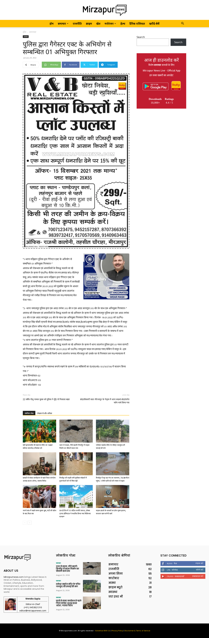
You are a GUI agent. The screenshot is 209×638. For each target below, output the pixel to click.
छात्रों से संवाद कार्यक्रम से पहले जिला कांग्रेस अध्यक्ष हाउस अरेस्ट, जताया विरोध (68, 603)
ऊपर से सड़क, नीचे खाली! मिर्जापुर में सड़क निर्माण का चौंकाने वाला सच (67, 569)
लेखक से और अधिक (44, 413)
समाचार (62, 23)
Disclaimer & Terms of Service (137, 630)
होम (52, 23)
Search (141, 37)
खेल (98, 23)
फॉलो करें (199, 570)
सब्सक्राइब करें (197, 576)
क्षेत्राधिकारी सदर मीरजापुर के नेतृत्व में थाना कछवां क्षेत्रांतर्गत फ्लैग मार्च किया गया (104, 401)
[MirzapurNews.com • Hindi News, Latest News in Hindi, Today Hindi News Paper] (104, 10)
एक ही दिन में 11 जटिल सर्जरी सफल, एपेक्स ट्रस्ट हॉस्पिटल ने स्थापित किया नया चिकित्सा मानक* (75, 513)
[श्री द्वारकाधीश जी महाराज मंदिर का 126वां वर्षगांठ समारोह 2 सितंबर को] (39, 431)
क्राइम (89, 23)
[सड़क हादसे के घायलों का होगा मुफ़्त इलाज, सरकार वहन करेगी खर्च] (112, 496)
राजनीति (77, 23)
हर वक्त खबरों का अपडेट (161, 75)
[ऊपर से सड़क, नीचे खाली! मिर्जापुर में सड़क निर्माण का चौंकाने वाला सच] (76, 431)
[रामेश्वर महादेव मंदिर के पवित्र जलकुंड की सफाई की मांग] (112, 431)
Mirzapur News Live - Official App (161, 70)
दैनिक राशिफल (137, 23)
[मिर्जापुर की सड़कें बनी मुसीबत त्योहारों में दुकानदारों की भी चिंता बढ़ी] (76, 463)
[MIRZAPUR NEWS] (26, 557)
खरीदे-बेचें (154, 23)
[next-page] (30, 523)
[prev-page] (25, 523)
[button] (182, 23)
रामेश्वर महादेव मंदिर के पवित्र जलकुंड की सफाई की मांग (68, 585)
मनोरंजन (109, 23)
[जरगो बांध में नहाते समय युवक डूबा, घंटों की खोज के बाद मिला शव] (39, 496)
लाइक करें (199, 563)
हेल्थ (122, 23)
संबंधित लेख (29, 413)
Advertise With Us (102, 630)
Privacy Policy (117, 630)
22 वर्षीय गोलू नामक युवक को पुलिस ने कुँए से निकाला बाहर (46, 399)
